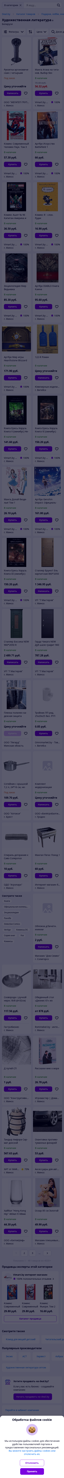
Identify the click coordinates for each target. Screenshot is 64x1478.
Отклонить (32, 1462)
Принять (32, 1471)
